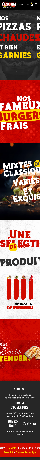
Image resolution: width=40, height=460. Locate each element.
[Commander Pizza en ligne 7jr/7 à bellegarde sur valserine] (9, 5)
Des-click (8, 452)
